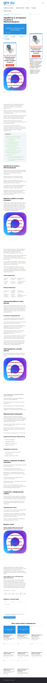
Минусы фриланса (11, 140)
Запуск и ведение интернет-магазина (13, 150)
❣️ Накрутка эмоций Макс (35, 66)
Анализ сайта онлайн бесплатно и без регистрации (8, 635)
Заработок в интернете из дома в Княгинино (22, 653)
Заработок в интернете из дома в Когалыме (9, 653)
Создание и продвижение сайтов (12, 152)
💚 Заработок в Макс (34, 67)
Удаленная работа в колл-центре (12, 142)
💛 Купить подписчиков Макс (36, 62)
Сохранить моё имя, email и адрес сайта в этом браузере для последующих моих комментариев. (14, 614)
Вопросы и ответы (7, 10)
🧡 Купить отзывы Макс (34, 64)
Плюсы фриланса (11, 139)
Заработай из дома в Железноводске (13, 136)
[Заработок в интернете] (35, 71)
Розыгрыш (33, 7)
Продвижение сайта (12, 153)
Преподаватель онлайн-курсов (12, 145)
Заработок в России (20, 7)
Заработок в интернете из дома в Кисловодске (36, 653)
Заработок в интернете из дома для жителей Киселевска (22, 670)
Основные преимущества (13, 143)
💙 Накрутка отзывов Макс (35, 63)
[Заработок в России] (34, 72)
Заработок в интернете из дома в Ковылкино (36, 635)
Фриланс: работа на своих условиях (13, 137)
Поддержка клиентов (12, 149)
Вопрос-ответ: (9, 155)
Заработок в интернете (8, 7)
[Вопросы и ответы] (34, 73)
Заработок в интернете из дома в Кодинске (22, 635)
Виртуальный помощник (11, 146)
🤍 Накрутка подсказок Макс (36, 65)
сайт (10, 472)
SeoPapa (27, 7)
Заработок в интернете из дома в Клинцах (9, 670)
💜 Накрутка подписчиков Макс (36, 61)
